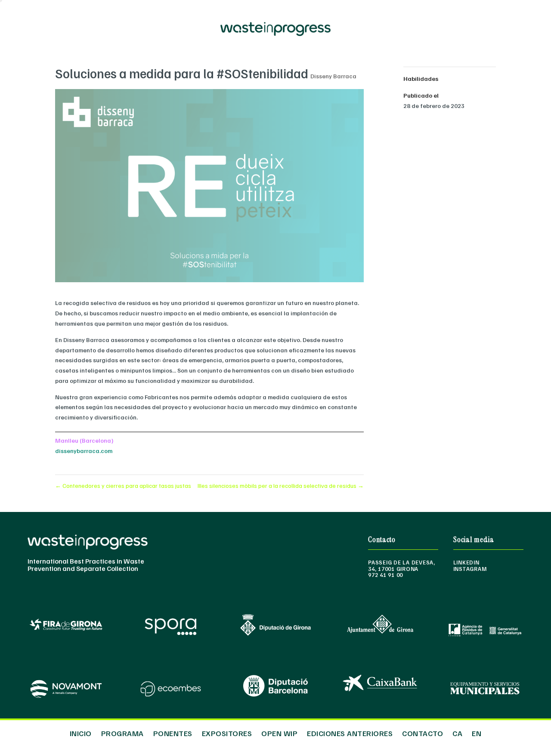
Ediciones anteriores (350, 732)
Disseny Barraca (333, 76)
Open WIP (279, 732)
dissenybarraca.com (83, 450)
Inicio (81, 732)
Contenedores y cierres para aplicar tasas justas (123, 485)
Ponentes (172, 732)
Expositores (227, 732)
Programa (122, 732)
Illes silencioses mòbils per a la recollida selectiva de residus (281, 485)
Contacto (422, 732)
